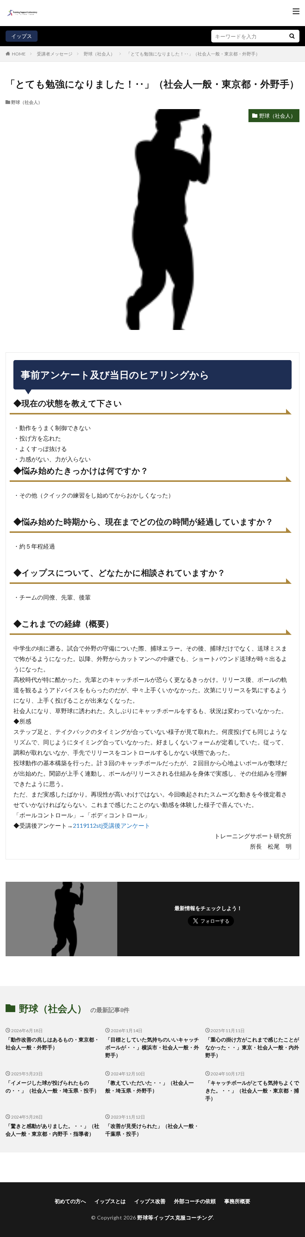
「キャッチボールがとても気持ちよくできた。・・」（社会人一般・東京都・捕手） (252, 1090)
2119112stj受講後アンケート (111, 825)
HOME (19, 53)
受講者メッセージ (55, 54)
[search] (292, 36)
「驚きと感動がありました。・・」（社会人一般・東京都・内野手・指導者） (52, 1130)
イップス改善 (150, 1201)
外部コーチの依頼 (195, 1201)
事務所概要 (237, 1201)
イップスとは (110, 1201)
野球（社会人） (99, 54)
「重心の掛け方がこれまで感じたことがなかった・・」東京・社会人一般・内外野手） (252, 1047)
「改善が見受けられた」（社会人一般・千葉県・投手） (152, 1130)
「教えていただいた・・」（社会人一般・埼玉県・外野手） (149, 1086)
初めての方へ (70, 1201)
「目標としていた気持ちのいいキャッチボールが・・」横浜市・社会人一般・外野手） (152, 1047)
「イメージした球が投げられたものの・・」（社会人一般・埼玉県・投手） (52, 1086)
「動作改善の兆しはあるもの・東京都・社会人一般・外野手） (52, 1043)
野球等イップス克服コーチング (175, 1217)
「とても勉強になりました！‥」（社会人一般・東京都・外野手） (193, 54)
